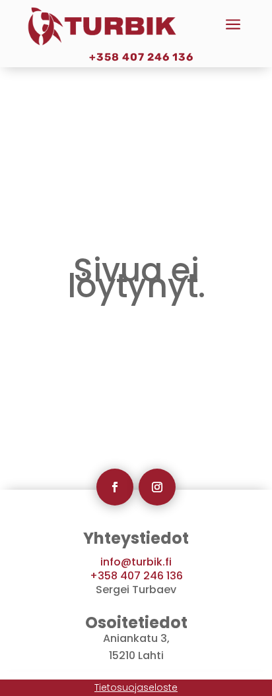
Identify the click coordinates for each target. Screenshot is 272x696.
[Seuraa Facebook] (114, 487)
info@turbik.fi (136, 561)
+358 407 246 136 (141, 57)
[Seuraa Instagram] (157, 487)
